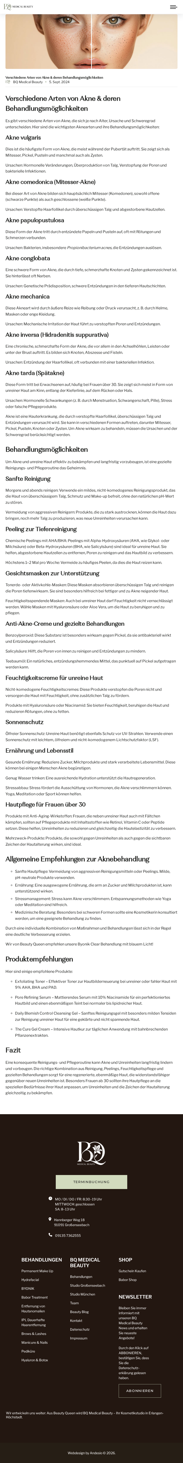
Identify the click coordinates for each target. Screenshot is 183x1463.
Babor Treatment (34, 1297)
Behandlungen (81, 1277)
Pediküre (28, 1351)
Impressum (78, 1338)
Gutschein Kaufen (132, 1271)
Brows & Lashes (33, 1334)
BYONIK (27, 1288)
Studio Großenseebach (87, 1285)
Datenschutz (80, 1329)
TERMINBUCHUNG (91, 1182)
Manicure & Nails (34, 1342)
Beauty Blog (79, 1312)
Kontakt (76, 1321)
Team (74, 1303)
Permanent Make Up (37, 1271)
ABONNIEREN (140, 1391)
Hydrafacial (30, 1280)
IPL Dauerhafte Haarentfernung (33, 1322)
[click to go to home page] (18, 6)
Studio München (82, 1294)
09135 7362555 (68, 1235)
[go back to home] (91, 1154)
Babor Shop (128, 1280)
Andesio (96, 1453)
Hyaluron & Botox (34, 1360)
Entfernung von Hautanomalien (33, 1308)
